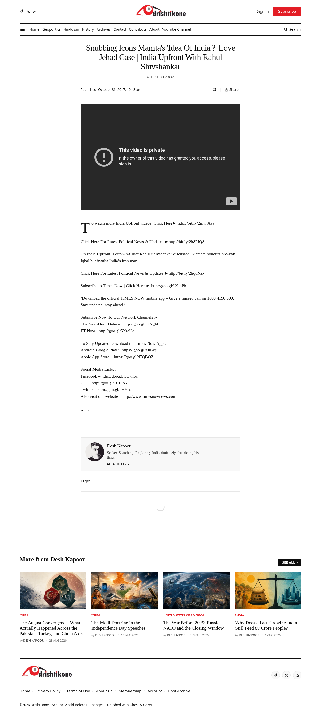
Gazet (147, 705)
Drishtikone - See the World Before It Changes (67, 705)
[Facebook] (22, 11)
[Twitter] (28, 11)
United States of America (183, 615)
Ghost (134, 705)
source (86, 410)
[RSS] (35, 11)
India (24, 615)
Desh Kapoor (162, 77)
